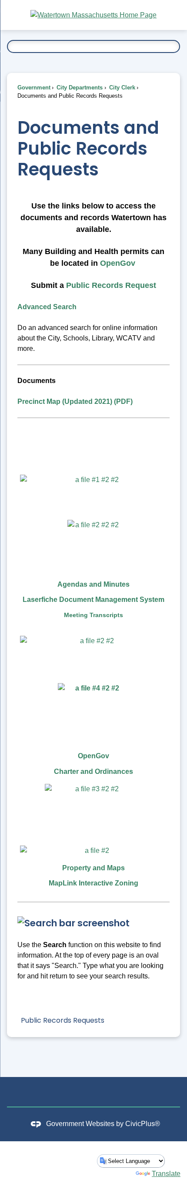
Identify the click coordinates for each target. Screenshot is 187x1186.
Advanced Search (47, 307)
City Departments (79, 87)
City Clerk (121, 87)
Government (33, 87)
